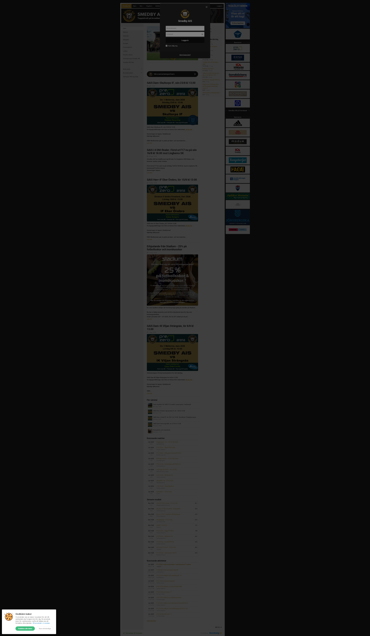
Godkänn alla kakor (25, 629)
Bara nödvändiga (45, 629)
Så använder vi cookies (41, 623)
